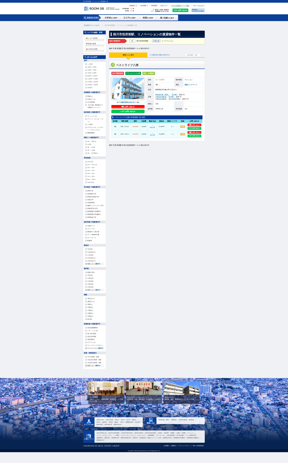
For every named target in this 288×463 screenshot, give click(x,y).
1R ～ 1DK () (91, 141)
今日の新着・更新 (93, 357)
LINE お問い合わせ (180, 10)
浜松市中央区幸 (138, 433)
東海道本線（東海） (162, 94)
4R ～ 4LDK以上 (92, 153)
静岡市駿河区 (108, 424)
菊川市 (98, 422)
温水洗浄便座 (91, 336)
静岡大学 (90, 191)
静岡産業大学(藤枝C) (94, 214)
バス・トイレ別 (92, 330)
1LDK (89, 144)
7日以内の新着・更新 (94, 362)
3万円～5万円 (91, 67)
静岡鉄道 (174, 419)
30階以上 (90, 316)
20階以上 (90, 313)
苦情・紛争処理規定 (198, 445)
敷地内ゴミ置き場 (93, 232)
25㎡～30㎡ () (92, 164)
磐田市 (117, 419)
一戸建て (90, 124)
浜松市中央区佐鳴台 (150, 433)
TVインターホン (160, 435)
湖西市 (134, 419)
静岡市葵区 (100, 424)
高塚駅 (184, 433)
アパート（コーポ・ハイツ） (95, 120)
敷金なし (90, 96)
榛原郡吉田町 (129, 422)
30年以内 (90, 287)
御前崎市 (104, 422)
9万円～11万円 (92, 76)
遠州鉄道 (191, 419)
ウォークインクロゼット (95, 345)
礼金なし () (91, 99)
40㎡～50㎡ (91, 170)
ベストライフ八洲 (127, 65)
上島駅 (178, 433)
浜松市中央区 (100, 419)
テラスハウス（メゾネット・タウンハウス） (95, 129)
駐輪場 (89, 240)
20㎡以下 (90, 162)
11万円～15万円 (92, 79)
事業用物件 (91, 133)
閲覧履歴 (154, 5)
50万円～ (90, 87)
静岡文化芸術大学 (93, 197)
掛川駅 (174, 94)
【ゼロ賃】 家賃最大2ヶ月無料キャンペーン (95, 106)
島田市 (111, 422)
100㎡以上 (90, 182)
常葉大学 (90, 200)
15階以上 (90, 310)
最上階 (89, 319)
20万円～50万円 (92, 85)
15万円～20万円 (92, 82)
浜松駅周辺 (91, 202)
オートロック (91, 237)
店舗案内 (132, 5)
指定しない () (93, 264)
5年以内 (90, 275)
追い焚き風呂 (91, 333)
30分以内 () (91, 261)
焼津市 (122, 422)
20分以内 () (91, 258)
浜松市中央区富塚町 (113, 433)
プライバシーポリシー (184, 445)
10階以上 (90, 307)
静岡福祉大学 (91, 217)
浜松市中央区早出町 (127, 433)
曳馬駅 (172, 433)
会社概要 (143, 5)
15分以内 (90, 255)
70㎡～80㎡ (91, 176)
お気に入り (164, 5)
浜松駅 (160, 433)
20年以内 (90, 284)
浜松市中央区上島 (101, 433)
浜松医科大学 (91, 194)
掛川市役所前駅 (174, 99)
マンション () (92, 116)
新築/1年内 (90, 272)
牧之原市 (137, 422)
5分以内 (90, 249)
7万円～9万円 (91, 73)
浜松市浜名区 (109, 419)
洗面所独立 (91, 339)
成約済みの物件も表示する (161, 55)
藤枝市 (116, 422)
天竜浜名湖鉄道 (161, 97)
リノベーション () (95, 348)
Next (202, 393)
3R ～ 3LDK (91, 150)
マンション (190, 433)
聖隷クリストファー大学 (95, 205)
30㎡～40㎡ (91, 167)
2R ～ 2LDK (91, 147)
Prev (85, 393)
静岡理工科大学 (92, 208)
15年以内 (90, 281)
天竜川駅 (166, 433)
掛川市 (128, 419)
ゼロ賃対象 (91, 102)
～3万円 (90, 64)
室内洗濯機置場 (92, 328)
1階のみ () (91, 298)
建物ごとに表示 (128, 55)
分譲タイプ (91, 226)
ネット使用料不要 (93, 234)
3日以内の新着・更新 (94, 360)
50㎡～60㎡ (91, 173)
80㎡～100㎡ (91, 179)
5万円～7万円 (91, 70)
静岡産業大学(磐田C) (94, 211)
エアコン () (91, 342)
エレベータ (91, 229)
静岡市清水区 (117, 424)
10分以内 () (91, 252)
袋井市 (123, 419)
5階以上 (90, 304)
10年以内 (90, 278)
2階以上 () (91, 301)
